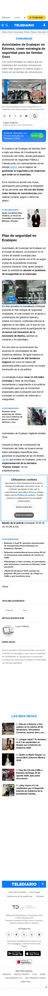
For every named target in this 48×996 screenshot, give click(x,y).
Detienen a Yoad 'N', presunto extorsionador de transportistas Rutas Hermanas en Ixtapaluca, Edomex (24, 545)
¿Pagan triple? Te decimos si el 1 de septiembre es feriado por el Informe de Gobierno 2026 (31, 743)
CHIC (34, 974)
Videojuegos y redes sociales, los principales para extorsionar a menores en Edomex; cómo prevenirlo (25, 564)
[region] (24, 6)
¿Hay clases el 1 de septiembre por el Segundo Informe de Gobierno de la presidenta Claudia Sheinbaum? (30, 791)
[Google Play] (15, 954)
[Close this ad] (46, 987)
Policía (27, 32)
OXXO (13, 167)
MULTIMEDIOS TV (13, 978)
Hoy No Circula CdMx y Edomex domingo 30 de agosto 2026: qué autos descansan (29, 774)
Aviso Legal (34, 892)
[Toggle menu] (2, 25)
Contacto (40, 896)
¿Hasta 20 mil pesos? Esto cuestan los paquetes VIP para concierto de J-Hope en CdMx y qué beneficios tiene (23, 573)
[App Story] (33, 954)
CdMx (17, 18)
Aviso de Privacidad (17, 892)
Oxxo (25, 610)
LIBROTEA (26, 982)
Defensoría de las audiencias (19, 896)
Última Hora (7, 32)
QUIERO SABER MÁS (24, 507)
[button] (4, 116)
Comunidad (18, 32)
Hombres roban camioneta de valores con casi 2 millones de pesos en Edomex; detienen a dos (12, 416)
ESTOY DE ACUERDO (24, 515)
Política (34, 32)
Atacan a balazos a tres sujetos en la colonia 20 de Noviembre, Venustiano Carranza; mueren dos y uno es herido (30, 729)
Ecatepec (37, 248)
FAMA (42, 974)
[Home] (24, 25)
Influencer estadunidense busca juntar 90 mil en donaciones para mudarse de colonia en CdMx (24, 555)
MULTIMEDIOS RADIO (35, 978)
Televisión (42, 32)
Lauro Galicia (10, 122)
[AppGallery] (24, 962)
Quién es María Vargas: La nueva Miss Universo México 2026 (30, 757)
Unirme (34, 136)
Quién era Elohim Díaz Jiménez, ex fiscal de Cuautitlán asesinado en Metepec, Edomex (13, 217)
